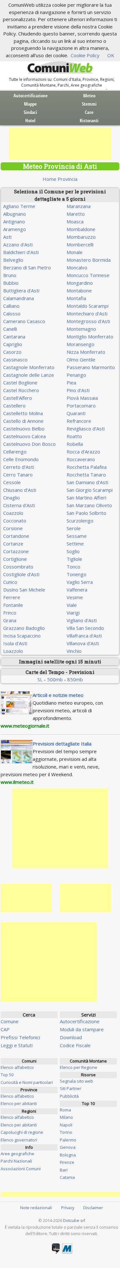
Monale (75, 252)
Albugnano (14, 214)
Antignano (14, 221)
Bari (64, 1170)
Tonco (73, 566)
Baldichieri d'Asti (21, 252)
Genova (68, 1147)
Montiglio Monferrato (90, 336)
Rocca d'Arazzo (83, 451)
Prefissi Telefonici (20, 1037)
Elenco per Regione (78, 1067)
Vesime (75, 597)
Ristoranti (89, 120)
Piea (71, 382)
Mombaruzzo (81, 237)
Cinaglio (11, 497)
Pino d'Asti (78, 390)
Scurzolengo (80, 520)
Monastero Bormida (89, 260)
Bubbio (11, 283)
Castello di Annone (23, 421)
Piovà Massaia (82, 398)
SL (40, 679)
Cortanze (13, 543)
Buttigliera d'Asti (21, 290)
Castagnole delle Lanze (28, 375)
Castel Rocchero (21, 390)
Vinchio (74, 651)
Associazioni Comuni (21, 1168)
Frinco (9, 612)
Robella (75, 444)
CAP (5, 1029)
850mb (75, 679)
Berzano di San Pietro (27, 267)
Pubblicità (69, 1096)
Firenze (67, 1162)
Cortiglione (15, 559)
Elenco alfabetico (17, 1067)
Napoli (66, 1125)
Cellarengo (15, 451)
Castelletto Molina (23, 413)
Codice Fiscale (75, 1045)
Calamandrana (18, 298)
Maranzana (79, 206)
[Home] (60, 67)
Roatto (74, 436)
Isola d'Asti (15, 643)
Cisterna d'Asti (19, 505)
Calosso (11, 313)
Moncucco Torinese (88, 275)
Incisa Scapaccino (22, 635)
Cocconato (14, 520)
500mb (55, 679)
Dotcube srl (74, 1220)
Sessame (77, 536)
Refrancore (79, 421)
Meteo (89, 95)
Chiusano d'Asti (19, 490)
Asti (7, 237)
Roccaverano (81, 459)
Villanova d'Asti (83, 643)
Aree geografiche (17, 1153)
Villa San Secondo (85, 628)
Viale (72, 605)
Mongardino (80, 283)
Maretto (76, 214)
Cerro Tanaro (18, 474)
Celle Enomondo (21, 459)
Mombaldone (81, 229)
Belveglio (13, 260)
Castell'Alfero (17, 398)
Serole (74, 528)
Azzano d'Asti (18, 244)
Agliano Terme (19, 206)
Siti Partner (70, 1088)
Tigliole (74, 559)
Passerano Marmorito (91, 367)
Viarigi (73, 612)
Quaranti (76, 413)
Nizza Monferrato (86, 352)
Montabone (79, 290)
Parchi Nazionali (16, 1161)
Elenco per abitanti (19, 1103)
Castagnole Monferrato (28, 367)
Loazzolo (13, 651)
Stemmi (89, 104)
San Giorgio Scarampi (90, 490)
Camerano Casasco (24, 321)
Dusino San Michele (24, 589)
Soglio (73, 551)
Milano (66, 1117)
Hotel (30, 120)
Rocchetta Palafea (87, 467)
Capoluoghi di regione (22, 1132)
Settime (75, 543)
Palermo (68, 1140)
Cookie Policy (85, 55)
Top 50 (7, 1075)
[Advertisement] (60, 144)
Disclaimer (93, 1207)
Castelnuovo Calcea (24, 436)
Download (71, 1037)
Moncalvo (77, 267)
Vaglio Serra (80, 582)
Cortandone (16, 536)
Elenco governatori (19, 1140)
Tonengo (76, 574)
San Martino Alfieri (86, 497)
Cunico (10, 582)
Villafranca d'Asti (84, 635)
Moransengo (80, 344)
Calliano (11, 306)
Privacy (67, 1207)
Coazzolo (13, 513)
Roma (65, 1110)
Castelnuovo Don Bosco (29, 444)
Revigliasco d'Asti (86, 428)
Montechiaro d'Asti (87, 313)
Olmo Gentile (81, 359)
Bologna (68, 1155)
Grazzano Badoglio (24, 628)
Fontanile (13, 605)
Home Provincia (60, 179)
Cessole (12, 482)
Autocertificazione (30, 95)
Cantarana (14, 336)
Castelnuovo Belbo (23, 428)
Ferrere (11, 597)
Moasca (75, 221)
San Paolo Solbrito (86, 513)
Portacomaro (81, 405)
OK (110, 55)
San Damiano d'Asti (87, 482)
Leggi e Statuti (17, 1045)
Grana (9, 620)
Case (89, 112)
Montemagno (81, 329)
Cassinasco (15, 359)
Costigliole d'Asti (21, 574)
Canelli (10, 329)
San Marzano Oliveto (89, 505)
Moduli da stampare (82, 1029)
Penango (76, 375)
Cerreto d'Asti (18, 467)
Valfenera (77, 589)
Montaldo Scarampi (87, 306)
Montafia (76, 298)
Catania (67, 1177)
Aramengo (14, 229)
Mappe (30, 104)
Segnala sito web (76, 1081)
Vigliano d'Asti (82, 620)
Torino (66, 1132)
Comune (10, 1021)
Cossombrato (18, 566)
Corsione (13, 528)
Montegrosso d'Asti (88, 321)
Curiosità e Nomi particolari (27, 1082)
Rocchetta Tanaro (86, 474)
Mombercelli (80, 244)
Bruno (9, 275)
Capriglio (12, 344)
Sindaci (30, 112)
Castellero (14, 405)
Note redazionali (36, 1207)
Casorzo (12, 352)
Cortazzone (16, 551)
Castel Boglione (20, 382)
